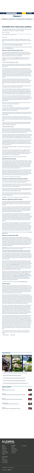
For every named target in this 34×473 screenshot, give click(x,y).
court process (29, 64)
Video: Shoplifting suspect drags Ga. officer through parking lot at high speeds (13, 394)
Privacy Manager (24, 445)
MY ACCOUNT (24, 13)
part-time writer (16, 52)
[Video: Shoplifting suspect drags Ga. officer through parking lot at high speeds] (30, 394)
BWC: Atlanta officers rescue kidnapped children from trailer (11, 408)
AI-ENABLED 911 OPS (12, 19)
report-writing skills (6, 141)
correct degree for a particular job (15, 107)
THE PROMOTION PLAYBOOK (20, 19)
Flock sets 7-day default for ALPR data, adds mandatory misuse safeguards (14, 380)
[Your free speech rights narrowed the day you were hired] (30, 404)
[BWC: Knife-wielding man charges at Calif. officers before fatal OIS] (30, 399)
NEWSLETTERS (19, 13)
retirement (21, 39)
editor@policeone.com (10, 48)
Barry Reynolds (4, 247)
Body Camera (4, 393)
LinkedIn (16, 222)
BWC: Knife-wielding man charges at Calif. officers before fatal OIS (12, 399)
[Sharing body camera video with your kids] (30, 390)
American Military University (14, 264)
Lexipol (8, 467)
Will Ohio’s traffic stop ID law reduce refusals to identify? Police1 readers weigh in (15, 383)
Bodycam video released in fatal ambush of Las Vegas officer (12, 375)
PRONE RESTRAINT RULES (30, 19)
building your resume (19, 57)
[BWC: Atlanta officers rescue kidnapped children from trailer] (30, 408)
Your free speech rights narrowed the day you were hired (10, 403)
